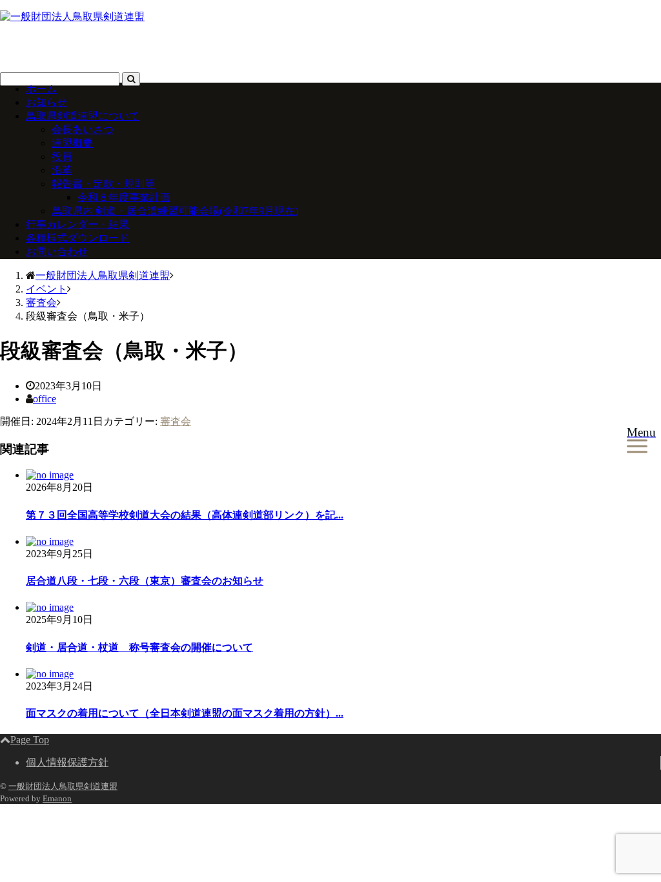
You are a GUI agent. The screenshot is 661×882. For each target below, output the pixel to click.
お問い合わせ (57, 251)
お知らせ (46, 102)
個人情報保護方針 (67, 762)
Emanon (57, 798)
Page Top (29, 739)
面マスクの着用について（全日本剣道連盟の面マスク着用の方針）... (184, 713)
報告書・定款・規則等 (103, 183)
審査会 (175, 421)
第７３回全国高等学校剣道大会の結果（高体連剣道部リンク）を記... (184, 514)
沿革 (62, 170)
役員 (62, 156)
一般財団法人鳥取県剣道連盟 (62, 786)
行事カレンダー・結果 (77, 224)
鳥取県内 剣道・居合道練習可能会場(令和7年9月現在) (175, 210)
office (44, 398)
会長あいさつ (83, 129)
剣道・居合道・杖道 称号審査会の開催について (139, 647)
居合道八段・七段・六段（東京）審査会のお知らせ (144, 580)
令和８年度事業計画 (123, 197)
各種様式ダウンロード (77, 237)
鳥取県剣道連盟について (82, 115)
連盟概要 (72, 143)
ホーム (41, 88)
